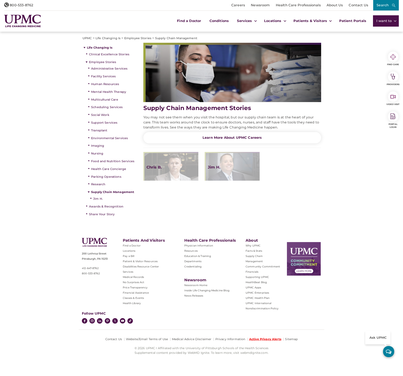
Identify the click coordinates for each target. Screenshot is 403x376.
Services (128, 271)
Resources (191, 250)
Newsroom (260, 5)
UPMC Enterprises (257, 292)
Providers (393, 84)
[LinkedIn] (99, 321)
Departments (193, 261)
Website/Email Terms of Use (147, 339)
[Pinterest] (107, 321)
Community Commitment (263, 266)
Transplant (99, 130)
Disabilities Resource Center (141, 266)
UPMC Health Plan (258, 298)
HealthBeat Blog (256, 282)
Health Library (132, 303)
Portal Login (393, 125)
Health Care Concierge (108, 169)
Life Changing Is (99, 47)
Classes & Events (133, 298)
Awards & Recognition (106, 206)
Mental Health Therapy (108, 92)
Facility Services (103, 76)
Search (383, 5)
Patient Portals (352, 21)
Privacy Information (230, 339)
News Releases (193, 295)
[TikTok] (130, 321)
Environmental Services (109, 138)
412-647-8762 (90, 268)
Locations (129, 250)
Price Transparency (135, 287)
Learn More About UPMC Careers (232, 138)
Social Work (100, 115)
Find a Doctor (189, 21)
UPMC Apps (253, 287)
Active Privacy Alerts (265, 339)
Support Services (104, 122)
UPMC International (258, 303)
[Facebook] (84, 321)
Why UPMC (253, 245)
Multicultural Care (104, 99)
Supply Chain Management (112, 192)
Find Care (393, 64)
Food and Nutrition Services (112, 161)
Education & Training (197, 256)
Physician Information (198, 245)
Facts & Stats (254, 250)
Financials (252, 271)
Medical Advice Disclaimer (192, 339)
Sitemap (291, 339)
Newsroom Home (196, 285)
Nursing (97, 153)
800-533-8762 (21, 5)
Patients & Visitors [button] (310, 21)
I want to (384, 21)
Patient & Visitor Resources (140, 261)
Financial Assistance (136, 292)
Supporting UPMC (257, 277)
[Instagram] (92, 321)
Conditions (219, 21)
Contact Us (358, 5)
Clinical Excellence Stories (109, 54)
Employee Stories (102, 62)
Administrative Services (109, 68)
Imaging (97, 146)
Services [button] (245, 21)
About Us (335, 5)
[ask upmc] (388, 351)
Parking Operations (106, 177)
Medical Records (133, 277)
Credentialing (193, 266)
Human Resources (105, 84)
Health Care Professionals (298, 5)
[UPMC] (22, 21)
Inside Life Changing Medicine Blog (206, 290)
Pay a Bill (129, 256)
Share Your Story (102, 214)
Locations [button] (273, 21)
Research (98, 184)
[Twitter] (115, 321)
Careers (238, 5)
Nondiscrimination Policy (262, 308)
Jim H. (98, 199)
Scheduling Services (107, 107)
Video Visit (392, 104)
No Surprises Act (133, 282)
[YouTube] (122, 321)
